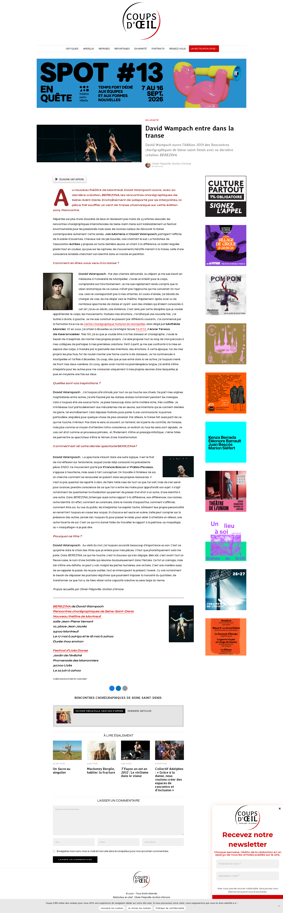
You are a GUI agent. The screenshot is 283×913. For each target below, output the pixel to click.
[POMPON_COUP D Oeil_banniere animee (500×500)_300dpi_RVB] (225, 298)
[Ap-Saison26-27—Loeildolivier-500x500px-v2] (225, 446)
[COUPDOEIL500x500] (225, 593)
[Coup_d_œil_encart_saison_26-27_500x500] (225, 397)
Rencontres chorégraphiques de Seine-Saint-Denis (93, 611)
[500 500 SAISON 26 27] (225, 495)
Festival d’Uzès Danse (70, 650)
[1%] (225, 200)
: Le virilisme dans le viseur (134, 772)
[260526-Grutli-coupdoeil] (225, 544)
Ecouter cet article (71, 179)
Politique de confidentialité (170, 908)
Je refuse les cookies (139, 908)
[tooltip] (235, 21)
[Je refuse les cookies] (279, 906)
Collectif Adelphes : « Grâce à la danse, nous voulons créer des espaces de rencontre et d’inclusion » (169, 779)
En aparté (152, 120)
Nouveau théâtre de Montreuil (77, 616)
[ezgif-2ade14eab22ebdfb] (225, 249)
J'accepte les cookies (111, 908)
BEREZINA (62, 606)
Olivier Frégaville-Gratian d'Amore (171, 163)
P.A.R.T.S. (141, 329)
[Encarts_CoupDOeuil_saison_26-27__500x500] (225, 347)
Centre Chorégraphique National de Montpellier (114, 324)
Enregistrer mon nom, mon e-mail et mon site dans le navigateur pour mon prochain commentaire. (113, 851)
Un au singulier (61, 770)
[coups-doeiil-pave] (225, 641)
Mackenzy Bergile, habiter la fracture (101, 770)
